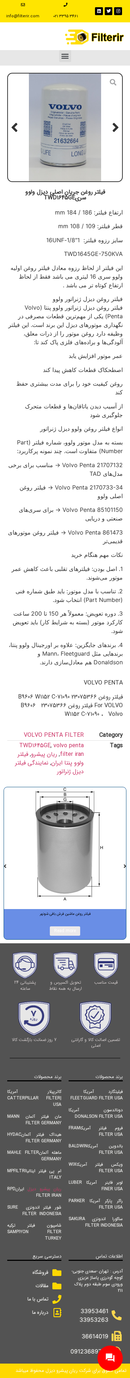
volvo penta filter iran (68, 750)
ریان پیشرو (44, 754)
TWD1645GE (35, 745)
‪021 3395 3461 (65, 16)
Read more (65, 930)
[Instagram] (118, 11)
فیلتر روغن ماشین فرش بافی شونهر (65, 914)
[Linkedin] (99, 11)
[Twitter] (109, 11)
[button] (65, 56)
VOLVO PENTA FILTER (54, 735)
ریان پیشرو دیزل (44, 1189)
